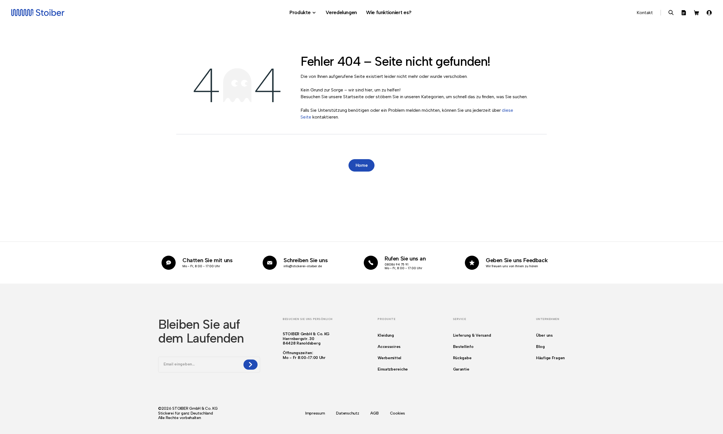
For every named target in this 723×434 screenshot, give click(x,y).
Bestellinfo (463, 346)
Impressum (315, 413)
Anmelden (709, 12)
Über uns (544, 335)
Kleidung (386, 335)
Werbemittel (389, 358)
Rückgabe (462, 358)
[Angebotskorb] (683, 12)
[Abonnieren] (250, 365)
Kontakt (645, 12)
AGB (374, 413)
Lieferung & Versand (472, 335)
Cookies (397, 413)
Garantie (461, 369)
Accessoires (389, 346)
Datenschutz (347, 413)
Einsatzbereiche (393, 369)
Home (362, 165)
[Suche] (671, 12)
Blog (540, 346)
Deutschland (202, 413)
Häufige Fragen (550, 358)
